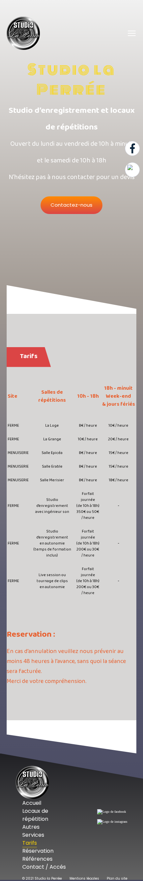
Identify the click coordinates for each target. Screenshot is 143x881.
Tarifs (29, 843)
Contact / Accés (44, 867)
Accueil (31, 803)
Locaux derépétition (35, 815)
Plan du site (117, 878)
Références (37, 859)
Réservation (38, 851)
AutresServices (33, 831)
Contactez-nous (71, 204)
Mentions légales (84, 878)
